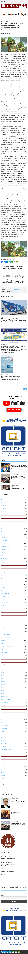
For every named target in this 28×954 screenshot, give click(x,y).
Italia (2, 608)
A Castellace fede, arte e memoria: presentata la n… (18, 824)
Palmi (2, 643)
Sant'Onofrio (4, 711)
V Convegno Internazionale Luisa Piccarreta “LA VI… (18, 487)
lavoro (2, 614)
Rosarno (3, 684)
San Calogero (4, 693)
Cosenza (3, 543)
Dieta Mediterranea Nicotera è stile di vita (10, 564)
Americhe (3, 514)
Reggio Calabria (4, 667)
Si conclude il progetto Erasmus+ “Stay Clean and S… (18, 478)
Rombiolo (3, 681)
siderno (19, 268)
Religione (3, 669)
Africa (2, 499)
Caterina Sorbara (8, 31)
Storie (2, 740)
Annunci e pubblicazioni (6, 517)
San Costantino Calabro (6, 699)
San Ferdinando (4, 702)
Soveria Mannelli (4, 728)
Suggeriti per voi (4, 743)
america (2, 511)
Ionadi (2, 605)
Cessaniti (3, 537)
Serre (2, 722)
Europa (2, 581)
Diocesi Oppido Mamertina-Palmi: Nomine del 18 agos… (18, 800)
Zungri (2, 778)
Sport (2, 734)
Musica (2, 637)
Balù (17, 266)
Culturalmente (4, 558)
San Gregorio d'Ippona (6, 705)
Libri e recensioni (4, 617)
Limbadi (3, 620)
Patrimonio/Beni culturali (6, 646)
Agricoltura (3, 502)
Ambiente (3, 508)
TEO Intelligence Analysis (6, 749)
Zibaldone (3, 775)
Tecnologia (3, 746)
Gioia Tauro (3, 599)
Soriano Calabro (4, 725)
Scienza (2, 714)
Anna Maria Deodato (9, 266)
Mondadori (14, 268)
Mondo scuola (4, 628)
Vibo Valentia (4, 766)
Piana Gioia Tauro (4, 652)
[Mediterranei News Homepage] (8, 841)
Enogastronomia (4, 575)
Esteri (2, 578)
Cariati (2, 531)
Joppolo (2, 611)
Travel (2, 752)
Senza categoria (4, 719)
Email (2, 895)
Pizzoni (2, 658)
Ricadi (2, 672)
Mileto (2, 625)
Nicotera (3, 640)
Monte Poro (3, 631)
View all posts (16, 289)
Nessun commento (5, 33)
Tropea (2, 755)
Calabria (3, 528)
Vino (2, 769)
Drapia (2, 567)
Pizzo (2, 655)
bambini (21, 266)
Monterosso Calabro (5, 634)
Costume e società (5, 546)
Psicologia (3, 664)
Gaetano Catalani (5, 268)
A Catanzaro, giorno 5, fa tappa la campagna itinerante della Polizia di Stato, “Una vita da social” (13, 320)
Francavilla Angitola (5, 593)
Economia (3, 570)
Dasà (2, 561)
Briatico (2, 525)
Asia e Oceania (4, 523)
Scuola (2, 716)
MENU (4, 2)
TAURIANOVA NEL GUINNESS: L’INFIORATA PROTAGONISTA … (19, 467)
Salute (2, 690)
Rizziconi (3, 678)
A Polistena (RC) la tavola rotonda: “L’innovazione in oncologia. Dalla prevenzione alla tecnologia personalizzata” (11, 379)
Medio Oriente (4, 622)
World (2, 772)
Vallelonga (3, 758)
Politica (2, 661)
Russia (2, 687)
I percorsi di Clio (4, 602)
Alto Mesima (3, 505)
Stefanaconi (3, 737)
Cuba (2, 555)
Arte (2, 520)
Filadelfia (3, 587)
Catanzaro (3, 534)
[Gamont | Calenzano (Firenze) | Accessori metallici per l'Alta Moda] (14, 436)
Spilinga (2, 731)
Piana (2, 649)
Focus (2, 590)
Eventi (2, 584)
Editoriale (3, 573)
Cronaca (3, 549)
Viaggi (2, 764)
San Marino (3, 708)
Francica (3, 596)
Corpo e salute (4, 540)
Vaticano (3, 761)
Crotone (3, 552)
